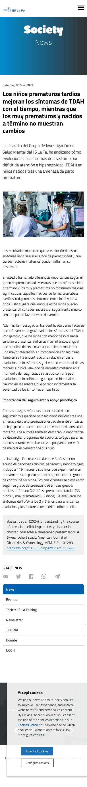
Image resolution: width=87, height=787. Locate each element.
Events (11, 599)
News (10, 589)
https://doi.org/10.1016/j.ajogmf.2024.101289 (41, 548)
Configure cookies (37, 762)
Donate (11, 640)
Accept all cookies (37, 751)
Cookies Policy (28, 724)
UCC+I (10, 650)
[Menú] (81, 8)
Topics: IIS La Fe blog (21, 609)
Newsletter (14, 620)
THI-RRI (12, 630)
